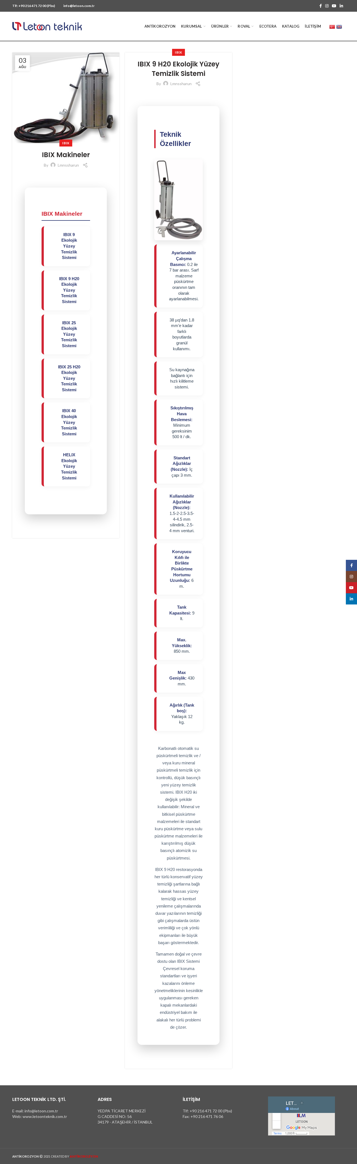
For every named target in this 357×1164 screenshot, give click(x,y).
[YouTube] (334, 5)
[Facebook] (321, 5)
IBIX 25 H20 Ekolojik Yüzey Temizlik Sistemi (69, 378)
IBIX (65, 143)
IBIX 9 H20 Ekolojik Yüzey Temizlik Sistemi (69, 290)
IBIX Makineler (66, 154)
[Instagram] (327, 5)
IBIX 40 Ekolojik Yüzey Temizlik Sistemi (69, 422)
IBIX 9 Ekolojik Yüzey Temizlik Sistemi (69, 246)
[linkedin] (341, 5)
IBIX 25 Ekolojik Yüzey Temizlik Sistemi (69, 334)
